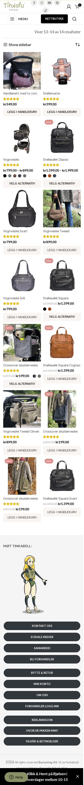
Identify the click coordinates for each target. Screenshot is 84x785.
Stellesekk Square (55, 298)
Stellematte (51, 93)
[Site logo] (14, 6)
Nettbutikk (54, 18)
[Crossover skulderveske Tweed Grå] (62, 409)
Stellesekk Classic (55, 159)
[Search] (74, 19)
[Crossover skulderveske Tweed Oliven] (22, 476)
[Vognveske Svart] (22, 208)
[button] (22, 112)
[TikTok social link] (45, 10)
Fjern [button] (77, 776)
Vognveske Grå (14, 298)
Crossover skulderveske (20, 365)
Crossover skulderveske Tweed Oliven (20, 500)
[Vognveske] (22, 137)
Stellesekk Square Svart (60, 498)
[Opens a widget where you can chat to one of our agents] (16, 777)
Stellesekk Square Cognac (61, 365)
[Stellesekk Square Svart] (62, 476)
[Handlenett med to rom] (22, 71)
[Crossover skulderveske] (22, 342)
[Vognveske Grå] (22, 275)
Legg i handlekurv (22, 250)
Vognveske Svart (15, 231)
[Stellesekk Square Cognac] (62, 342)
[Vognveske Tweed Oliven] (22, 409)
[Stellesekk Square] (62, 275)
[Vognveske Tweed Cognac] (62, 208)
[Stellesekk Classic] (62, 137)
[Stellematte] (62, 71)
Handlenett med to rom (20, 93)
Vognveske (11, 159)
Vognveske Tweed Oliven (21, 431)
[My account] (68, 6)
